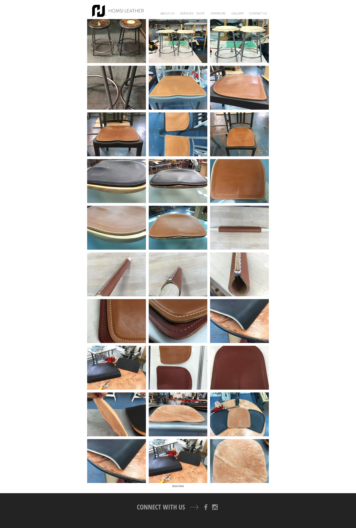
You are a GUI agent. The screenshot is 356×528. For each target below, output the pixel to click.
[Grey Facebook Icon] (206, 507)
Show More (178, 485)
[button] (116, 41)
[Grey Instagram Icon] (215, 507)
